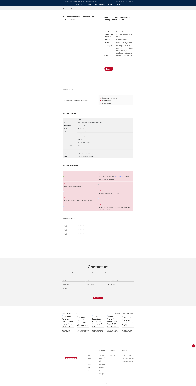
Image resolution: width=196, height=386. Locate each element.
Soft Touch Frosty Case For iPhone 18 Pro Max (127, 331)
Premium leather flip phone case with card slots (83, 331)
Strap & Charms (117, 313)
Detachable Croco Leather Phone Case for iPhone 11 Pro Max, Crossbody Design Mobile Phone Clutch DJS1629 (97, 331)
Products (131, 313)
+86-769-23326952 (130, 1)
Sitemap (109, 383)
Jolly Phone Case (65, 8)
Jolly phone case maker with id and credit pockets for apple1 (82, 8)
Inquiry (109, 69)
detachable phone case (119, 176)
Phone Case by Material (125, 313)
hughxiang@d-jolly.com (119, 1)
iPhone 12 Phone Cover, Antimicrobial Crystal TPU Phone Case (112, 331)
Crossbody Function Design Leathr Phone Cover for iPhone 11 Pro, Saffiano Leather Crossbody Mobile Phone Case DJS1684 (67, 331)
